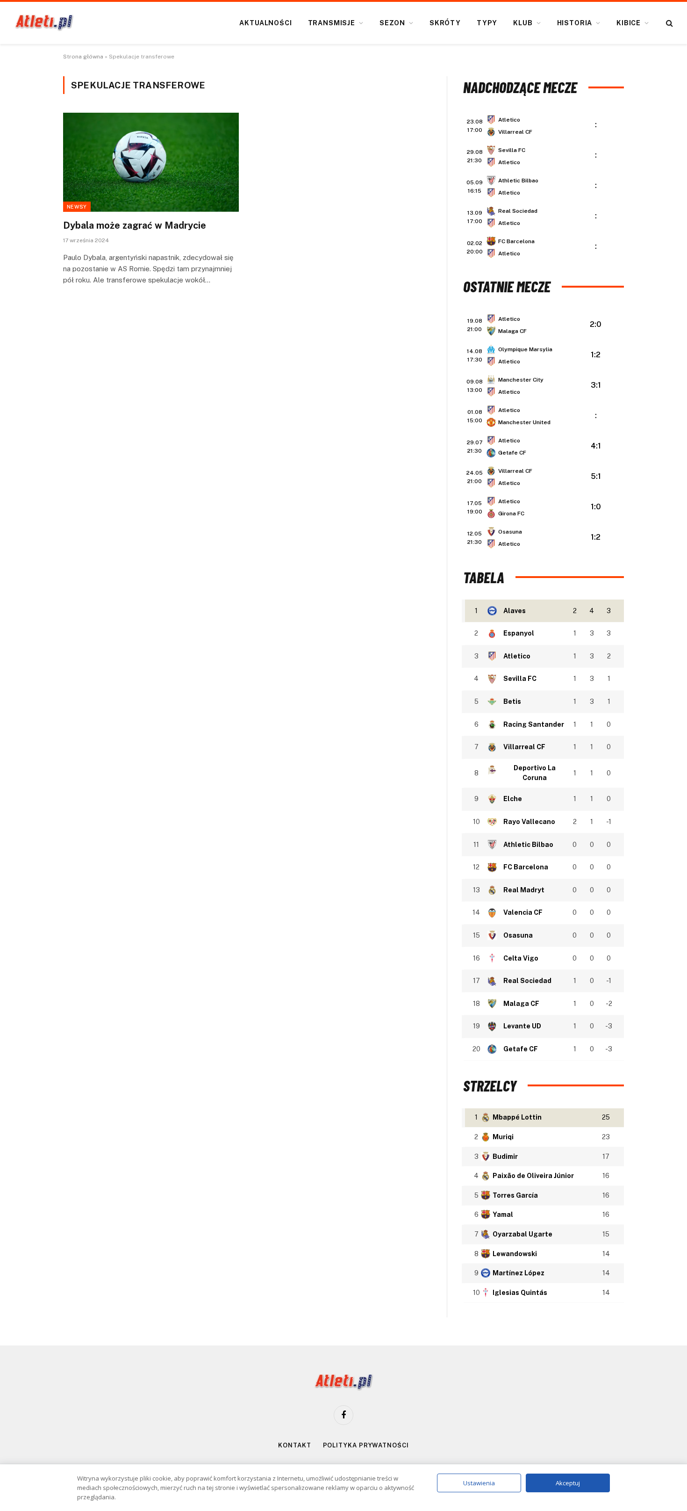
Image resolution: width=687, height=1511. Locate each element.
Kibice (628, 23)
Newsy (77, 207)
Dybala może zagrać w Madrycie (134, 225)
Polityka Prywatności (366, 1445)
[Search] (668, 23)
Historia (575, 23)
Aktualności (265, 23)
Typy (487, 23)
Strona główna (83, 56)
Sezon (392, 23)
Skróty (445, 23)
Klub (522, 23)
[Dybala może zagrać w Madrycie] (151, 162)
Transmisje (331, 23)
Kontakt (294, 1445)
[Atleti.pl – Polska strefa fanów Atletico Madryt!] (44, 22)
